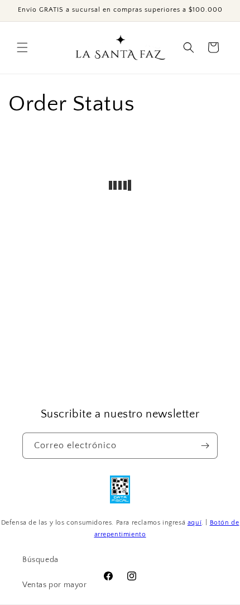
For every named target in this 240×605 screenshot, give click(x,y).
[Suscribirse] (205, 446)
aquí (194, 522)
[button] (22, 47)
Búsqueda (40, 559)
